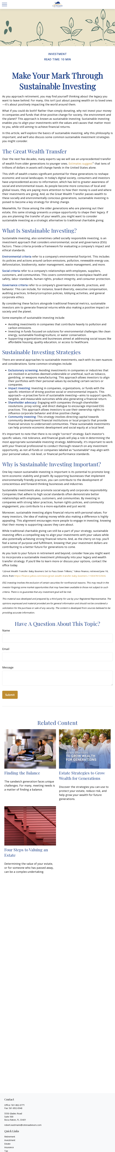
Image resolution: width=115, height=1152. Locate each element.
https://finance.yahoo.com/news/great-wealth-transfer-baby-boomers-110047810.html (59, 575)
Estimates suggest (81, 163)
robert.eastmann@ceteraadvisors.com (22, 1125)
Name (6, 630)
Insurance (9, 1147)
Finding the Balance (22, 772)
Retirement (9, 1136)
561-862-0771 (18, 1105)
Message (7, 667)
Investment (9, 1140)
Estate (7, 1143)
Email (5, 649)
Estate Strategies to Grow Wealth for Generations (82, 775)
